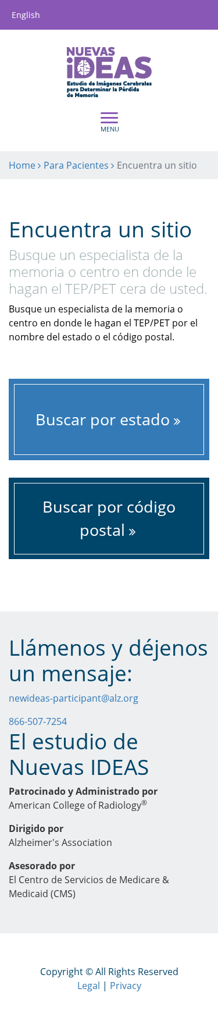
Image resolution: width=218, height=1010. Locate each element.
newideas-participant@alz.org (73, 698)
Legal (88, 985)
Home (22, 165)
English (26, 14)
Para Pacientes (76, 165)
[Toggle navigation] (109, 121)
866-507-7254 (38, 721)
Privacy (125, 985)
